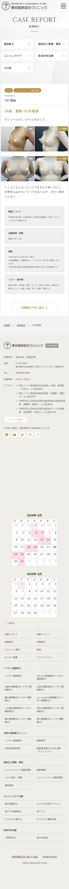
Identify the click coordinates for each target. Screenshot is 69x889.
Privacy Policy (50, 857)
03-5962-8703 (23, 373)
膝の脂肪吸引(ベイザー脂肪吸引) (18, 699)
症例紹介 (21, 325)
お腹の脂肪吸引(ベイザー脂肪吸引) (18, 688)
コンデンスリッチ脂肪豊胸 (27, 90)
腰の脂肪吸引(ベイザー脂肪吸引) (18, 720)
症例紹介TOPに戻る (32, 307)
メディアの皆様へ (15, 419)
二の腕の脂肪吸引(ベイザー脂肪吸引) (18, 709)
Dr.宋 (8, 90)
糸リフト (41, 811)
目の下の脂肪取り (13, 811)
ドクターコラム (44, 657)
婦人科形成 (42, 837)
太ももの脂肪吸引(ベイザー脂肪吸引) (50, 677)
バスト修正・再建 (13, 777)
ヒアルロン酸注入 (13, 819)
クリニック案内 (12, 649)
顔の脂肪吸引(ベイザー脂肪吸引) (50, 720)
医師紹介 (9, 642)
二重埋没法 (10, 837)
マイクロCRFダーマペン (49, 804)
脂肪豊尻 (9, 785)
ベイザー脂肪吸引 (13, 676)
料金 (39, 649)
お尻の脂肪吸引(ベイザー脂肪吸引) (50, 688)
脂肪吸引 (41, 740)
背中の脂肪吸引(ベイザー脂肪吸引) (50, 709)
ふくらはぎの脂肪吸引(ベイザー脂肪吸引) (50, 699)
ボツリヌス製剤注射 (46, 819)
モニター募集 (11, 657)
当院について (11, 634)
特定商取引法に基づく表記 (25, 857)
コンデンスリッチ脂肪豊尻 (50, 777)
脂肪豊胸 (41, 770)
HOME (7, 325)
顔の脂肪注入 (11, 804)
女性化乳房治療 (12, 748)
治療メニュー (43, 634)
